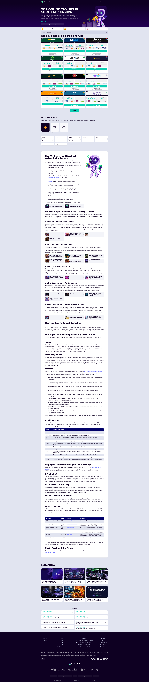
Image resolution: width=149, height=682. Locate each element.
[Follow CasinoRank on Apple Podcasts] (106, 659)
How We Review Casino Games (62, 646)
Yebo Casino (45, 638)
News (106, 1)
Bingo (62, 638)
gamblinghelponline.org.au (72, 537)
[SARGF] (92, 669)
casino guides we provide (70, 217)
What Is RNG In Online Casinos (83, 644)
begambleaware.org (71, 530)
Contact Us (103, 640)
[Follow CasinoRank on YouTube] (101, 659)
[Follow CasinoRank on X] (98, 659)
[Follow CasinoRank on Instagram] (95, 659)
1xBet (45, 640)
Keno (62, 640)
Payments (94, 1)
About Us (103, 638)
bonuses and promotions (53, 177)
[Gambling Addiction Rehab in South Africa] (73, 669)
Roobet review (97, 70)
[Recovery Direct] (61, 669)
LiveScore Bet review (52, 105)
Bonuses (87, 1)
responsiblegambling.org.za (72, 520)
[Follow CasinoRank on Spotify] (104, 659)
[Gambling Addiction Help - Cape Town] (85, 669)
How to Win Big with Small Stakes (83, 642)
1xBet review (74, 53)
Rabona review (74, 88)
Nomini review (97, 88)
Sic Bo (62, 642)
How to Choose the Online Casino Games (83, 640)
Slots (62, 644)
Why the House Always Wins (83, 638)
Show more (74, 110)
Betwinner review (52, 53)
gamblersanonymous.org (72, 524)
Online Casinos (73, 1)
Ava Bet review (52, 70)
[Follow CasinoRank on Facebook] (92, 659)
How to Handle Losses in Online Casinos (83, 646)
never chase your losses (61, 479)
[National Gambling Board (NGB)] (53, 669)
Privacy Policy (103, 646)
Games (80, 1)
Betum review (74, 70)
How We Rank (103, 644)
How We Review (103, 642)
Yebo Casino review (97, 53)
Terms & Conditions (57, 680)
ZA (42, 658)
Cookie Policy (76, 680)
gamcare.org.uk (70, 534)
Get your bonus (52, 51)
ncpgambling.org (70, 527)
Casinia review (52, 88)
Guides (100, 1)
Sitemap (93, 680)
